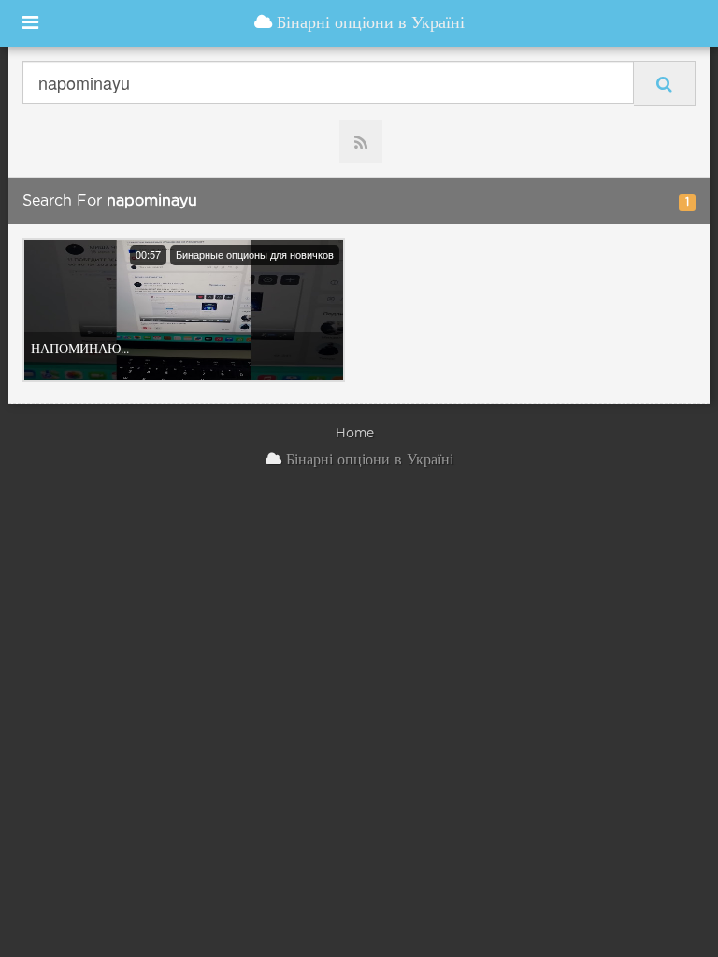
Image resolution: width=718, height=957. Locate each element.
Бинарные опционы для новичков (255, 254)
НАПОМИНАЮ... (80, 349)
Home (355, 433)
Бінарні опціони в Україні (368, 23)
